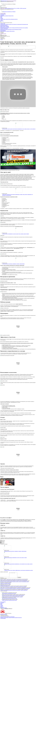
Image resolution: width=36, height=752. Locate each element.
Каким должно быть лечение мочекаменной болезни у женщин (12, 522)
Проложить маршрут (3, 539)
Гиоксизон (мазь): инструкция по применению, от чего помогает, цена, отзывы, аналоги (18, 489)
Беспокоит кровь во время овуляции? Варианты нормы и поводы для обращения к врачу (14, 507)
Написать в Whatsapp (12, 11)
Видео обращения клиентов (13, 19)
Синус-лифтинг (25, 27)
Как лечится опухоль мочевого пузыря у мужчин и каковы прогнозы (13, 520)
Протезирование (3, 30)
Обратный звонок (3, 33)
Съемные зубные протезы (10, 31)
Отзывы (1, 18)
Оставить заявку (3, 13)
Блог (13, 15)
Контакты (2, 20)
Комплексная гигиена (3, 29)
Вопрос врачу (2, 8)
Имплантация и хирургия (4, 26)
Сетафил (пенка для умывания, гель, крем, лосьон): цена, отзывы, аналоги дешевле (15, 233)
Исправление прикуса (3, 25)
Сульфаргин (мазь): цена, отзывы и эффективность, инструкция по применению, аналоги (18, 495)
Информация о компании (4, 15)
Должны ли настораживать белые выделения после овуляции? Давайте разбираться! (13, 515)
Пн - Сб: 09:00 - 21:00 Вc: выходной (20, 8)
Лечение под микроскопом (17, 24)
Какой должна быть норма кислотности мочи (9, 525)
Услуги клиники (3, 527)
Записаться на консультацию (11, 0)
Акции (1, 531)
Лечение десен (9, 27)
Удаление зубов (14, 27)
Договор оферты (3, 543)
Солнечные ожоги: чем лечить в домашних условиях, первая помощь (13, 263)
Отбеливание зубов (11, 29)
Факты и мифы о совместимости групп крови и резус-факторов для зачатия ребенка (13, 505)
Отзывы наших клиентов (4, 19)
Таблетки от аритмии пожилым (5, 508)
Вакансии (10, 15)
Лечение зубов (2, 23)
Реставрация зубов (25, 24)
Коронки (4, 31)
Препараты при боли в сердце (5, 510)
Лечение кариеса (3, 24)
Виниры (1, 31)
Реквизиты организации (10, 542)
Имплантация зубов (3, 27)
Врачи (1, 16)
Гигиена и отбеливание (4, 28)
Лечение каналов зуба (9, 24)
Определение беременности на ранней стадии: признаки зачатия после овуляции (13, 512)
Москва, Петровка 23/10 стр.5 (9, 8)
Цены (1, 17)
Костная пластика (20, 27)
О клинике (2, 528)
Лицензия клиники (3, 542)
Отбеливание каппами (17, 29)
